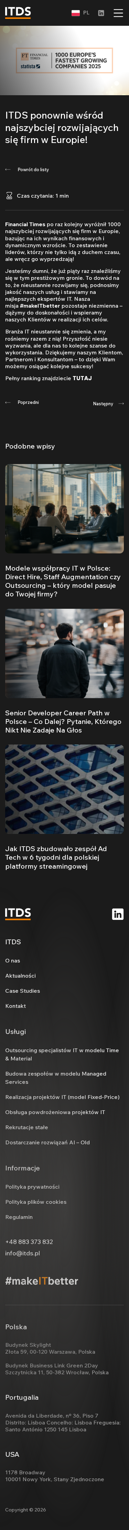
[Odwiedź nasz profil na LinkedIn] (101, 13)
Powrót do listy (33, 169)
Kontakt (15, 1005)
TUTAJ (82, 378)
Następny (103, 403)
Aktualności (20, 975)
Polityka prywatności (32, 1186)
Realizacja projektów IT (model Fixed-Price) (62, 1096)
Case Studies (22, 990)
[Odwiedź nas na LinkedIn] (118, 914)
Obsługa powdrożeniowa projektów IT (55, 1112)
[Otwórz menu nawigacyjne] (118, 13)
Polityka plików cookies (35, 1201)
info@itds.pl (22, 1253)
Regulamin (19, 1216)
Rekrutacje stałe (26, 1127)
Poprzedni (28, 402)
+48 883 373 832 (29, 1242)
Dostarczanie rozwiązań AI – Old (47, 1142)
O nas (12, 960)
